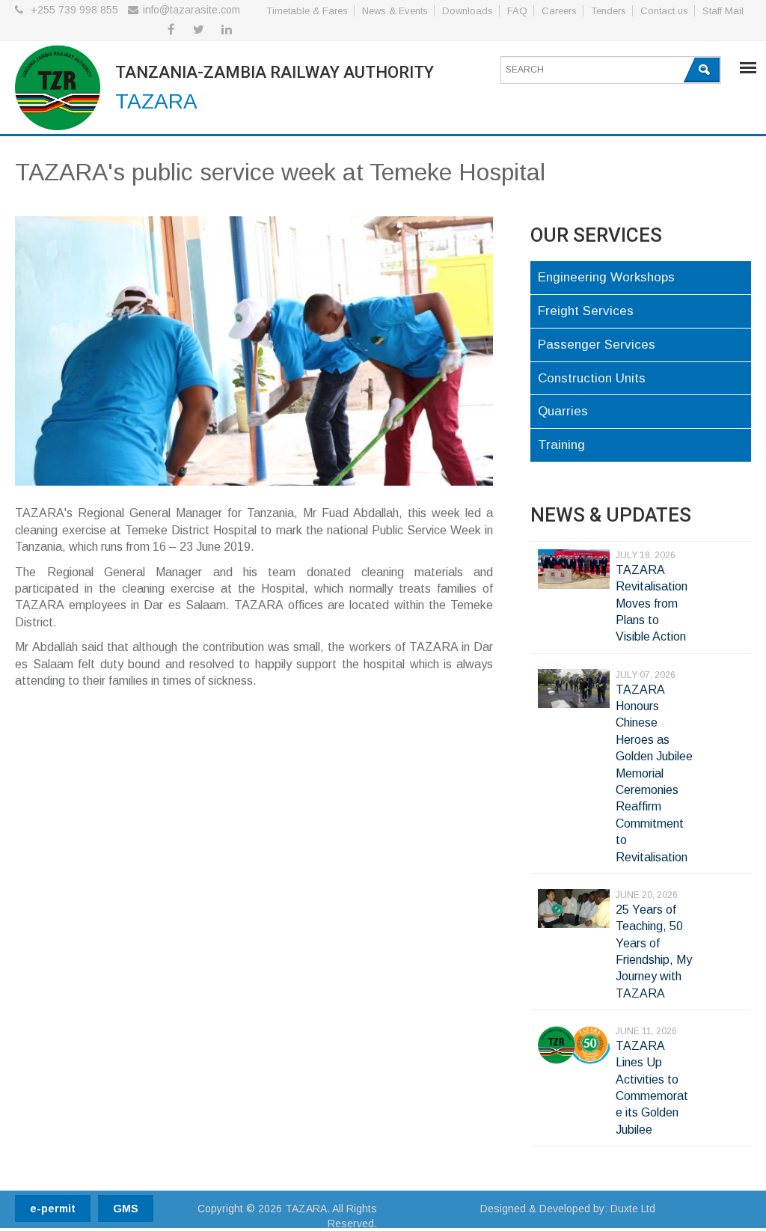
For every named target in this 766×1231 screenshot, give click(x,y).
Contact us (664, 10)
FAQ (517, 10)
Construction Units (592, 378)
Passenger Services (596, 344)
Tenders (608, 10)
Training (561, 445)
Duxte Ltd (632, 1209)
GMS (125, 1209)
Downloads (467, 10)
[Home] (57, 90)
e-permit (53, 1209)
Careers (559, 10)
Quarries (563, 411)
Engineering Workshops (606, 277)
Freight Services (586, 311)
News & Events (395, 10)
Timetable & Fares (307, 10)
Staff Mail (723, 10)
